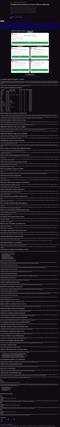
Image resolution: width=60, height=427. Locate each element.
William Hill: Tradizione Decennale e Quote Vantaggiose (11, 22)
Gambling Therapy (5, 419)
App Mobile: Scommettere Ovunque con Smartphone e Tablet (35, 28)
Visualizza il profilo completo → (4, 391)
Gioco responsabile (16, 422)
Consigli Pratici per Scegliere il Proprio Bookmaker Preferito (20, 26)
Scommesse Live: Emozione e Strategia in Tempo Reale (41, 27)
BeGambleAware (11, 419)
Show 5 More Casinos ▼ (30, 74)
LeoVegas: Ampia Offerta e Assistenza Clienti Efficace (43, 24)
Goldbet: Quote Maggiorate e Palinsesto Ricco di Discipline (28, 22)
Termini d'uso (4, 422)
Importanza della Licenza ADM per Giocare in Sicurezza (8, 27)
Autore (1, 1)
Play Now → (30, 42)
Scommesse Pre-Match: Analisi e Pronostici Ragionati (25, 27)
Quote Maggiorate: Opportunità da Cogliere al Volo (51, 28)
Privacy (1, 422)
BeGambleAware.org (37, 76)
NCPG (15, 419)
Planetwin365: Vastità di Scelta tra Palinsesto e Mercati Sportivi (26, 24)
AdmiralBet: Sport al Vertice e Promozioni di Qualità (44, 22)
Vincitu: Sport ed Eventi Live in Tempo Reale (10, 24)
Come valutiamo (11, 422)
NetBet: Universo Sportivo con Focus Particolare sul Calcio (38, 23)
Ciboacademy (2, 0)
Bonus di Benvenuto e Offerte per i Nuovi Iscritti (49, 26)
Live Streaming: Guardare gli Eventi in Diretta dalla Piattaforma (16, 28)
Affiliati (8, 422)
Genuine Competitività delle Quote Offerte (35, 26)
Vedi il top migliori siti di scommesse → (15, 16)
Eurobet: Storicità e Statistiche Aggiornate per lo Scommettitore (21, 23)
